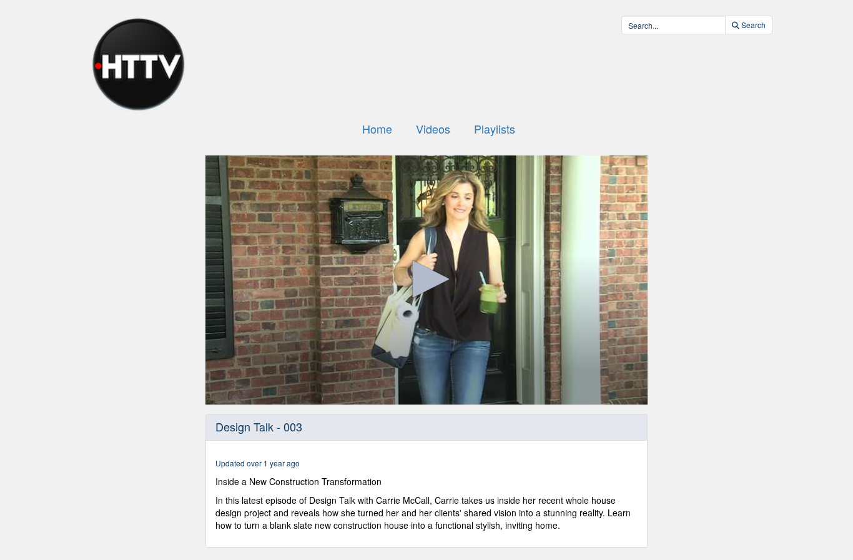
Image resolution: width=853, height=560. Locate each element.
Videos (433, 128)
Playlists (494, 128)
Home (377, 128)
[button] (426, 279)
